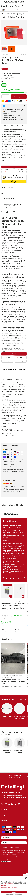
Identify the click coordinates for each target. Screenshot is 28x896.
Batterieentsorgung (5, 859)
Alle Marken (23, 699)
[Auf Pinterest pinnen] (13, 211)
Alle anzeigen (5, 507)
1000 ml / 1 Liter (5, 615)
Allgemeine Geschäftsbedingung (8, 852)
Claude (21, 169)
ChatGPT (8, 169)
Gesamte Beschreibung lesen (9, 160)
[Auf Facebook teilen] (10, 211)
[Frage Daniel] (15, 6)
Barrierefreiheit (16, 856)
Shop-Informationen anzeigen (10, 207)
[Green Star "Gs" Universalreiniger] (7, 591)
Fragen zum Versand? (8, 493)
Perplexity (21, 171)
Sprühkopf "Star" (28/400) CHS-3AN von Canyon (19, 603)
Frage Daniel (14, 166)
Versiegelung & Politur (19, 752)
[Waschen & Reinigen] (7, 742)
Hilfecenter (16, 850)
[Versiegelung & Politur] (19, 742)
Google (8, 171)
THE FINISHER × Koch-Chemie (19, 717)
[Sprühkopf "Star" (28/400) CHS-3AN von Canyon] (19, 591)
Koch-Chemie (4, 54)
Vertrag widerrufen (6, 861)
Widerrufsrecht (14, 854)
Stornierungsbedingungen (6, 856)
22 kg (8, 616)
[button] (22, 6)
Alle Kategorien (5, 13)
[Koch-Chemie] (14, 514)
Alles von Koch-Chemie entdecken (14, 578)
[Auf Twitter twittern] (7, 211)
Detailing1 (7, 847)
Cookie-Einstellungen (14, 859)
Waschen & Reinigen (7, 752)
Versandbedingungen (20, 852)
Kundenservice (10, 850)
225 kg (3, 618)
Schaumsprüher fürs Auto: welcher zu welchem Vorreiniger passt (13, 682)
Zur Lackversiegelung (18, 2)
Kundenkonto (22, 850)
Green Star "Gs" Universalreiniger (6, 602)
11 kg (5, 616)
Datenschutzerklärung (5, 854)
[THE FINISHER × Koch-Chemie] (19, 708)
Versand (19, 77)
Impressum (3, 850)
